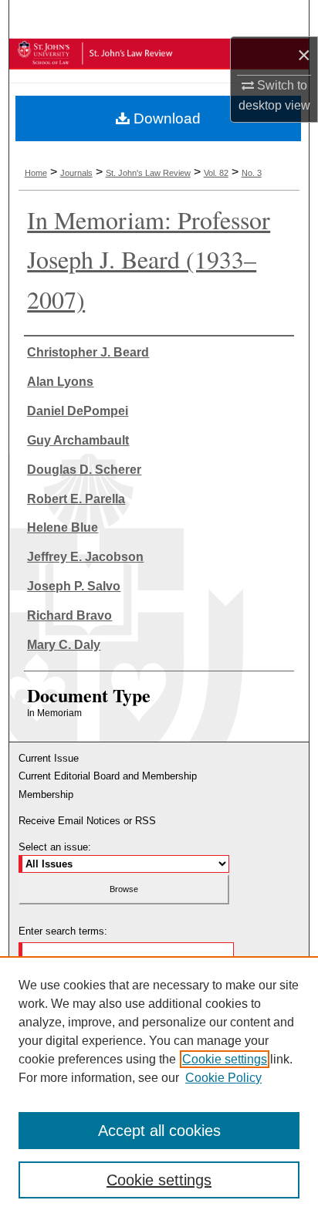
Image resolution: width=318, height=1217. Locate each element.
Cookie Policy (223, 1077)
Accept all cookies (159, 1130)
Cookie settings (224, 1059)
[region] (159, 1086)
